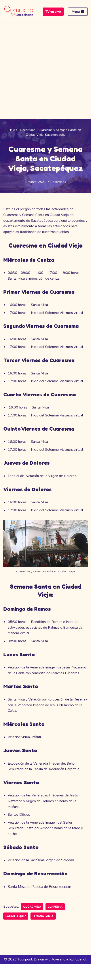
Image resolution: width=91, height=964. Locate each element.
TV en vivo (53, 11)
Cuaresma (55, 907)
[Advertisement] (45, 70)
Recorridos (27, 130)
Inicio (13, 130)
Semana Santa (43, 916)
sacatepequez (16, 916)
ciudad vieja (32, 907)
